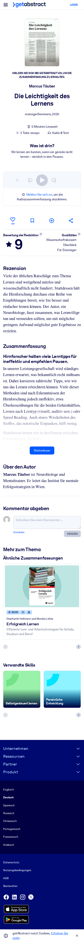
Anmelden (19, 532)
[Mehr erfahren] (41, 234)
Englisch (8, 789)
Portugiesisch (11, 829)
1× (17, 180)
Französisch (10, 836)
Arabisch (8, 844)
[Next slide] (78, 646)
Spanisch (9, 805)
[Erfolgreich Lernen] (42, 586)
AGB (6, 878)
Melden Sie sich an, (39, 194)
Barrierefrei (10, 886)
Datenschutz (11, 862)
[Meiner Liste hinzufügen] (52, 220)
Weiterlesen (42, 450)
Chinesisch (10, 821)
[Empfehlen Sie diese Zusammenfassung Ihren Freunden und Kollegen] (71, 220)
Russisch (8, 813)
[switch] (42, 180)
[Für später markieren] (32, 220)
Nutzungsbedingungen (17, 870)
